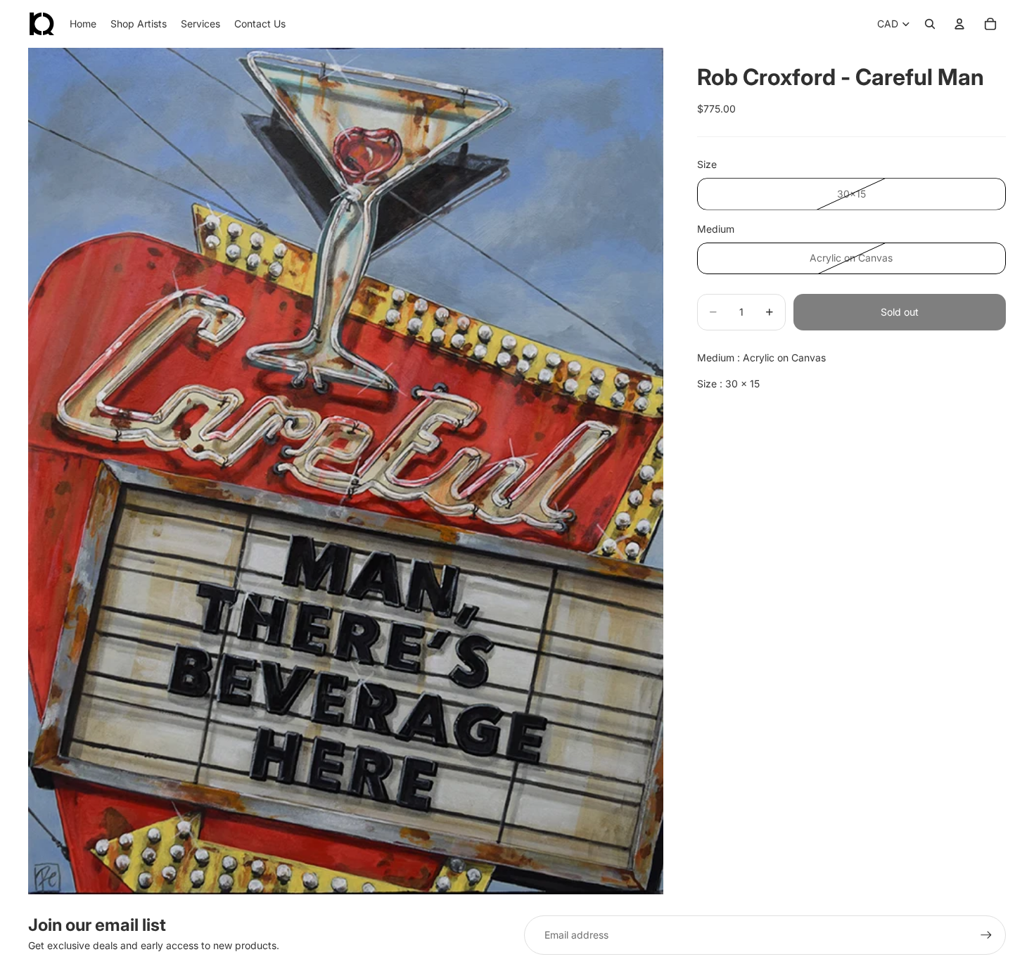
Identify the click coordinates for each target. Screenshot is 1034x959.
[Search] (929, 23)
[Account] (959, 23)
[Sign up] (986, 935)
